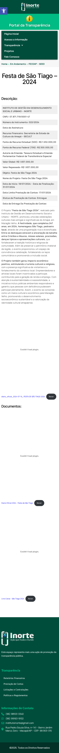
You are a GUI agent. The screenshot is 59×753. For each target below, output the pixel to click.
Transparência (12, 45)
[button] (3, 11)
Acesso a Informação (15, 39)
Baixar (51, 396)
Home (4, 63)
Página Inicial (11, 33)
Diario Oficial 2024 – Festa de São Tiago (17, 503)
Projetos (9, 51)
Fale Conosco (11, 56)
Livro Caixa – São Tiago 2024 (12, 598)
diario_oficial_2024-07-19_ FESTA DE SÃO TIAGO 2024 (23, 396)
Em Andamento (18, 63)
